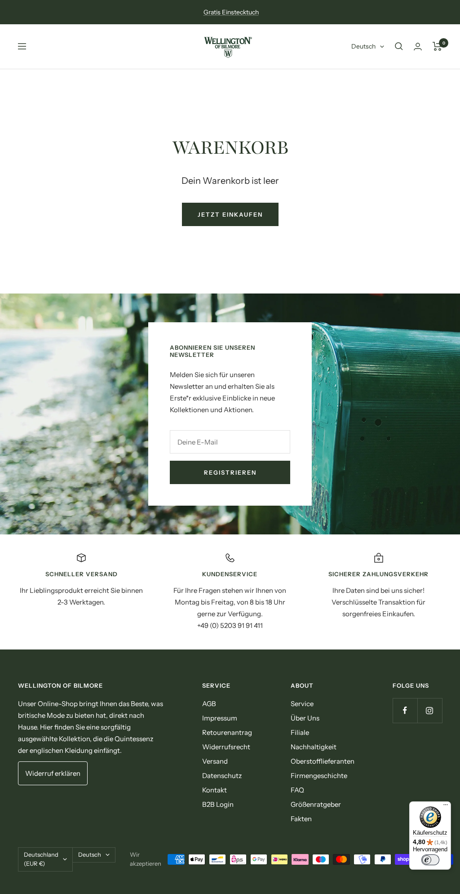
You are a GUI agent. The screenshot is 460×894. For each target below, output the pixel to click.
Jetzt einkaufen (230, 214)
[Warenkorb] (437, 46)
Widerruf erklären (52, 773)
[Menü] (445, 806)
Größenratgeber (316, 804)
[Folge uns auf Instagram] (429, 710)
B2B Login (218, 804)
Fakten (301, 818)
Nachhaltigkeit (313, 747)
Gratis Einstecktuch (231, 12)
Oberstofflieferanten (322, 761)
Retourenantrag (227, 732)
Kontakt (214, 790)
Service (302, 703)
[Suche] (399, 46)
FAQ (297, 790)
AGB (209, 703)
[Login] (418, 46)
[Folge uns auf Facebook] (405, 710)
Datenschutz (222, 775)
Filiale (300, 732)
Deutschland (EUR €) (41, 859)
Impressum (219, 718)
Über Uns (305, 718)
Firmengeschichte (319, 775)
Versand (215, 761)
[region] (230, 592)
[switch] (430, 859)
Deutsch (363, 46)
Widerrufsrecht (226, 747)
